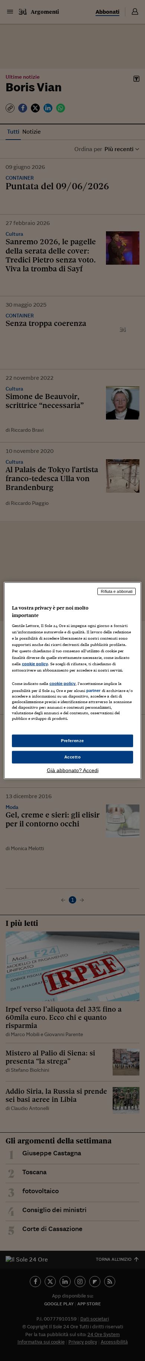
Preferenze (72, 740)
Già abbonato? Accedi (73, 770)
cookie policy (35, 663)
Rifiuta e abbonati (116, 591)
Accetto (72, 757)
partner (93, 690)
